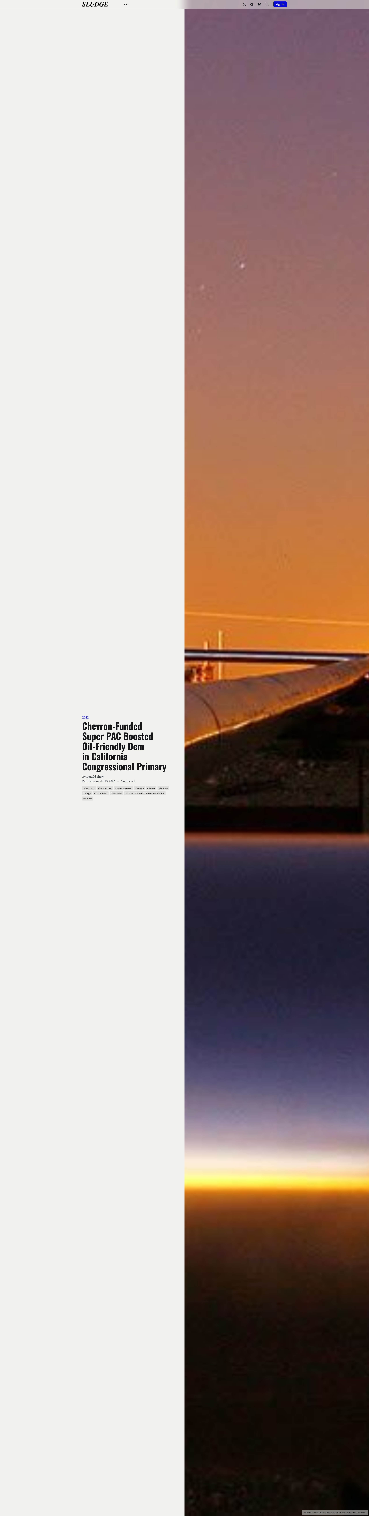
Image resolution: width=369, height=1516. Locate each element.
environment (100, 793)
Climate (151, 788)
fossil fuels (116, 793)
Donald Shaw (95, 776)
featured (87, 798)
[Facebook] (251, 4)
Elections (163, 788)
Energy (87, 793)
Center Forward (123, 788)
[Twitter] (244, 4)
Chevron (139, 788)
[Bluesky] (259, 4)
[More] (126, 4)
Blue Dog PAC (105, 788)
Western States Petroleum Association (144, 793)
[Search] (267, 4)
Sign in (280, 4)
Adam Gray (89, 788)
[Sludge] (95, 4)
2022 (85, 717)
